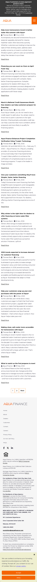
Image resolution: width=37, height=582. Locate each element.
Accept (18, 573)
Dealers (5, 418)
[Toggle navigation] (34, 20)
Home (5, 410)
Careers (5, 430)
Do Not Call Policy (8, 438)
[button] (34, 554)
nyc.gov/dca (6, 491)
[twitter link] (8, 448)
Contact (5, 426)
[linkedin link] (12, 448)
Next (22, 390)
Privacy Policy (7, 434)
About (5, 414)
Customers (6, 422)
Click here (6, 496)
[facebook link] (4, 448)
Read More (5, 59)
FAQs (5, 442)
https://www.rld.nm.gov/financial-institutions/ (17, 549)
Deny (18, 578)
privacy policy (21, 566)
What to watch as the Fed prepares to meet (18, 363)
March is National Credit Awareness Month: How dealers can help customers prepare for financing (18, 105)
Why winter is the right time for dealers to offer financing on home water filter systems (17, 216)
